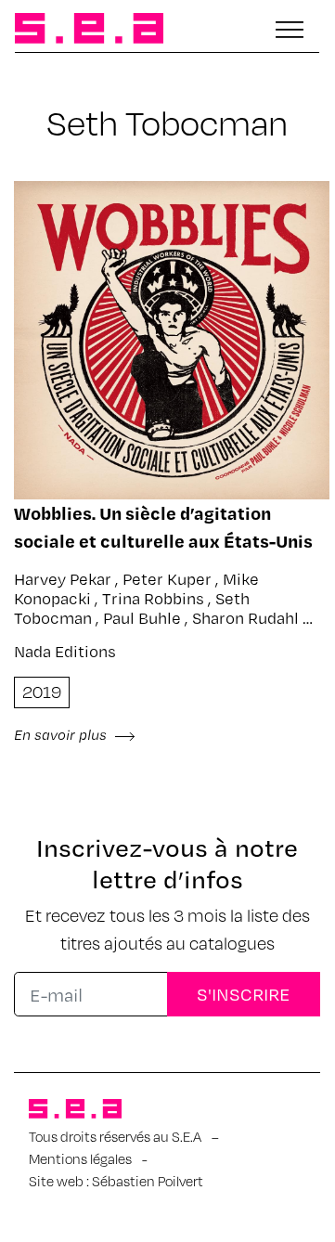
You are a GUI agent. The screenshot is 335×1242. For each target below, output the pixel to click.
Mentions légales (80, 1158)
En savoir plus (62, 734)
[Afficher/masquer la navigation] (289, 29)
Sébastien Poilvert (147, 1180)
